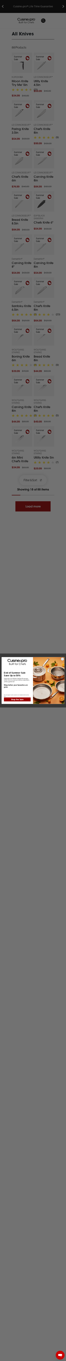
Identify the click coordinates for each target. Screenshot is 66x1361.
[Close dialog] (62, 659)
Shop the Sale (17, 699)
